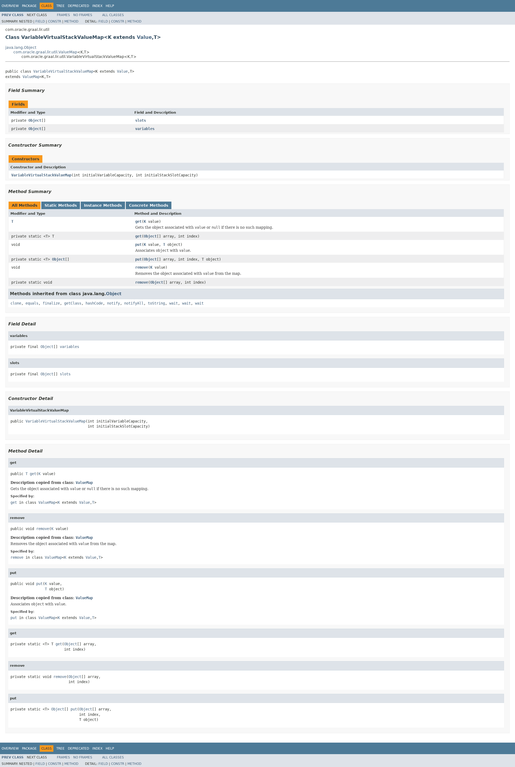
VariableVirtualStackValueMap (63, 71)
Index (97, 6)
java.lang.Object (20, 47)
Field (40, 21)
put (138, 244)
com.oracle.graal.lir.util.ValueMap (45, 52)
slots (140, 120)
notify (113, 303)
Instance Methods (103, 205)
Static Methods (61, 205)
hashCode (94, 303)
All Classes (113, 15)
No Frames (82, 15)
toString (156, 303)
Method (71, 21)
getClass (72, 303)
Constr (54, 21)
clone (15, 303)
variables (144, 129)
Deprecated (78, 6)
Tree (60, 6)
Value (144, 37)
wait (173, 303)
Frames (63, 15)
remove (141, 267)
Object (34, 120)
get (138, 221)
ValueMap (31, 77)
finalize (51, 303)
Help (110, 6)
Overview (10, 6)
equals (31, 303)
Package (29, 6)
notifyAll (134, 303)
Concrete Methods (148, 205)
